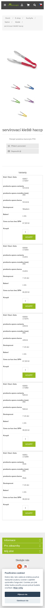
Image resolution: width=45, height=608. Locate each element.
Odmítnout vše (22, 601)
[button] (5, 5)
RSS (19, 566)
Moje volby (18, 588)
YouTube (25, 566)
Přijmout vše (22, 594)
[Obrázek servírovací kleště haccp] (15, 87)
